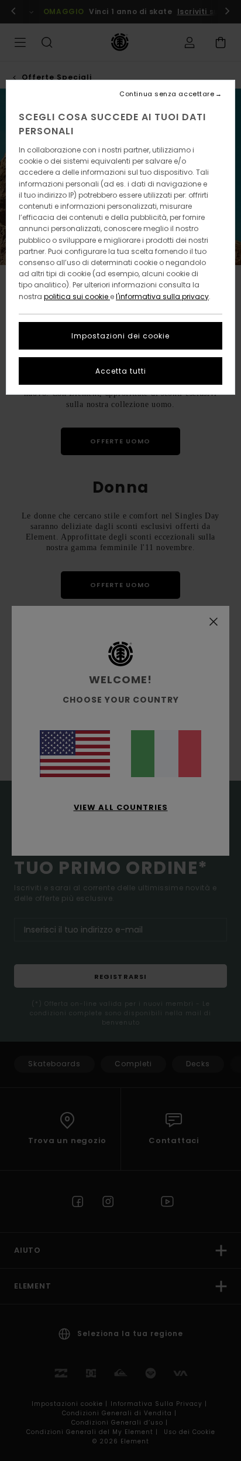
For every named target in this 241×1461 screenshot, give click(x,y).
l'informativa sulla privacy (162, 296)
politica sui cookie (77, 296)
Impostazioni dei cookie (120, 336)
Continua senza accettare (166, 94)
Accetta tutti (120, 371)
